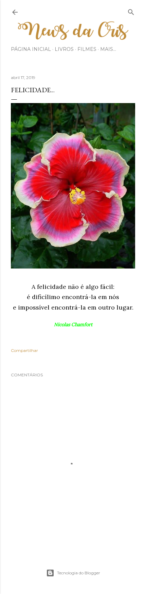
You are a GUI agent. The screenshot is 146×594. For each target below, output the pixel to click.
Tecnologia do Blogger (78, 572)
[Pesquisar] (131, 10)
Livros (64, 49)
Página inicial (31, 49)
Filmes (86, 49)
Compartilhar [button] (24, 350)
